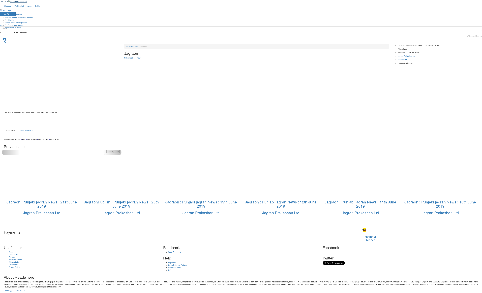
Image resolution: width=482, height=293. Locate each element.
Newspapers (19, 17)
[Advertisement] (381, 143)
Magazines (16, 22)
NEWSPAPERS (132, 46)
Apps (29, 6)
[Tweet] (241, 41)
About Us (12, 252)
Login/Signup (8, 14)
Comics (14, 25)
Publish (38, 6)
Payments (172, 262)
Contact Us (13, 254)
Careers (12, 257)
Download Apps (174, 267)
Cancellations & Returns (177, 265)
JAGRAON (143, 46)
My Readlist (19, 6)
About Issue (10, 130)
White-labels (14, 262)
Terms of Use (14, 264)
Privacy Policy (14, 267)
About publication (26, 130)
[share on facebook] (241, 39)
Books (9, 20)
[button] (113, 152)
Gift (169, 270)
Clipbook (7, 6)
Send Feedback (174, 252)
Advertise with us (15, 259)
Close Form (474, 36)
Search (19, 14)
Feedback (4, 1)
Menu (2, 25)
